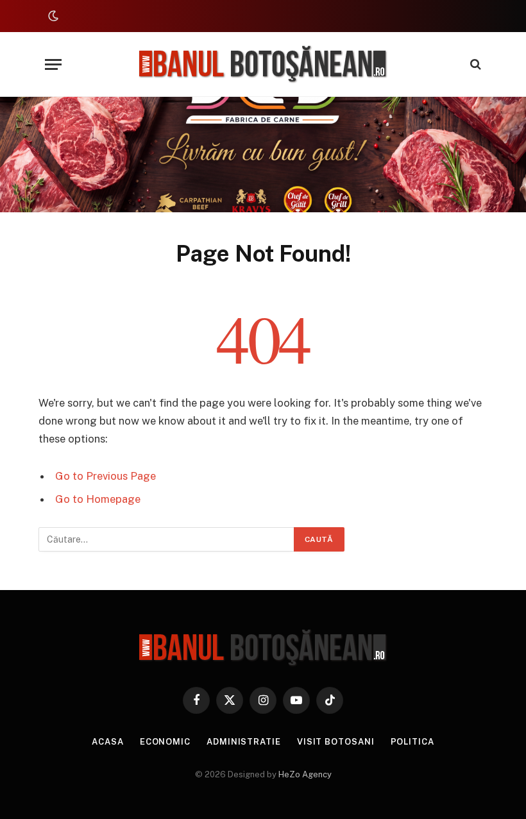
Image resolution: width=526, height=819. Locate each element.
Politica (412, 742)
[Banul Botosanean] (263, 64)
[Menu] (53, 64)
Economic (165, 742)
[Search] (474, 64)
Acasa (108, 742)
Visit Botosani (336, 742)
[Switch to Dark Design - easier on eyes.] (52, 16)
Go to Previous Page (105, 475)
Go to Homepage (97, 499)
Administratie (244, 742)
